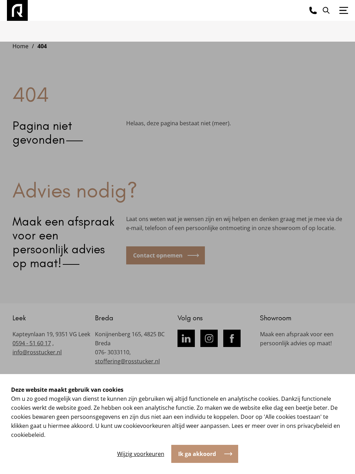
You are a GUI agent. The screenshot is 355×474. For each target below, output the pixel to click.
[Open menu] (343, 10)
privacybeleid (314, 426)
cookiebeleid (27, 435)
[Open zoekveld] (326, 10)
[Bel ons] (313, 10)
